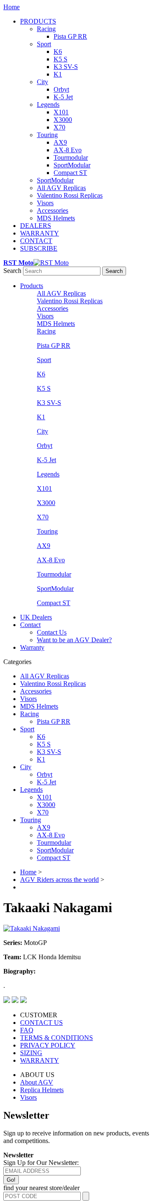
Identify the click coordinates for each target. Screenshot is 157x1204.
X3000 (63, 119)
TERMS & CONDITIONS (56, 1037)
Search (12, 270)
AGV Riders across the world (59, 879)
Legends (48, 104)
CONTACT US (41, 1022)
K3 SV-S (66, 66)
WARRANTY (39, 233)
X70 (59, 127)
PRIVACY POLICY (47, 1045)
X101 (61, 112)
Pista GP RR (70, 36)
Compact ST (70, 172)
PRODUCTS (38, 21)
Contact (30, 624)
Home (11, 7)
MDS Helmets (56, 218)
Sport (44, 44)
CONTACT (36, 240)
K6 (58, 51)
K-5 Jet (63, 97)
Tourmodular (71, 157)
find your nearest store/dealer (41, 1187)
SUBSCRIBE (38, 248)
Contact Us (52, 632)
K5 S (60, 59)
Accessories (52, 210)
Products (31, 285)
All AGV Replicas (61, 187)
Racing (46, 28)
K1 (58, 74)
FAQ (26, 1030)
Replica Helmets (42, 1089)
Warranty (32, 647)
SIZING (31, 1052)
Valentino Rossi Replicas (70, 195)
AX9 (60, 142)
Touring (47, 134)
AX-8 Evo (68, 149)
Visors (45, 202)
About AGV (36, 1082)
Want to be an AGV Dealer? (74, 639)
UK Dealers (36, 617)
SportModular (72, 165)
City (42, 81)
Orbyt (61, 89)
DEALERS (35, 225)
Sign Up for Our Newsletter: (41, 1162)
